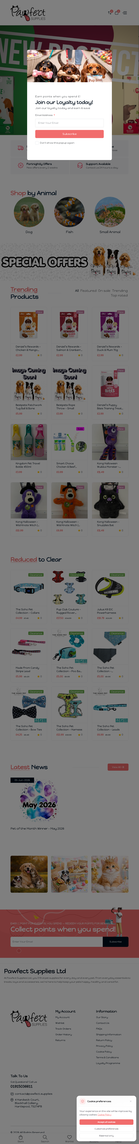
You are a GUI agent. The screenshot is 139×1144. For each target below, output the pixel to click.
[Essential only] (130, 1101)
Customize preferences (106, 1129)
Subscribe (70, 134)
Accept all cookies (106, 1122)
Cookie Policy (104, 1114)
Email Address (44, 115)
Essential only (106, 1136)
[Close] (107, 54)
